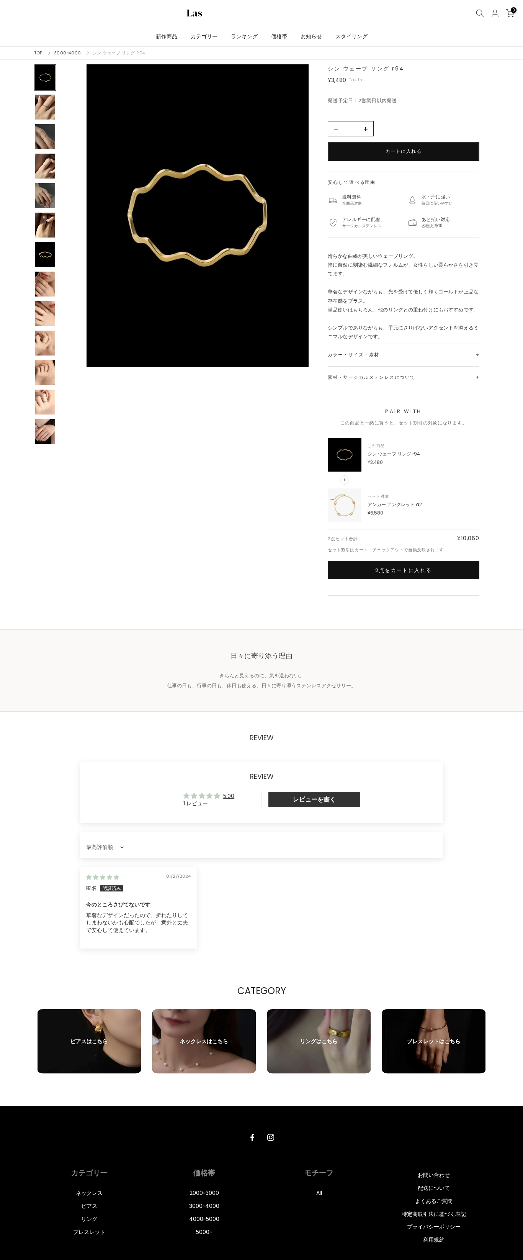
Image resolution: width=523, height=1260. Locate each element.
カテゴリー (204, 36)
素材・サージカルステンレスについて (371, 377)
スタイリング (351, 36)
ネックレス (89, 1193)
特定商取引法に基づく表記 (434, 1214)
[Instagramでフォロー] (270, 1137)
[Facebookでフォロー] (252, 1137)
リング (89, 1219)
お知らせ (311, 36)
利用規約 (434, 1240)
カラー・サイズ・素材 (353, 354)
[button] (198, 215)
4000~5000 (204, 1219)
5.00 (228, 796)
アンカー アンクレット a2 (395, 504)
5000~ (204, 1232)
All (319, 1193)
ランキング (244, 36)
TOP (38, 53)
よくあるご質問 (434, 1201)
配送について (434, 1188)
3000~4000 (67, 53)
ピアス (89, 1206)
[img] (102, 877)
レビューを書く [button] (314, 799)
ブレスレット (89, 1232)
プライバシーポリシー (434, 1227)
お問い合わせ (434, 1175)
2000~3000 (204, 1193)
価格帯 (279, 36)
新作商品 (166, 36)
